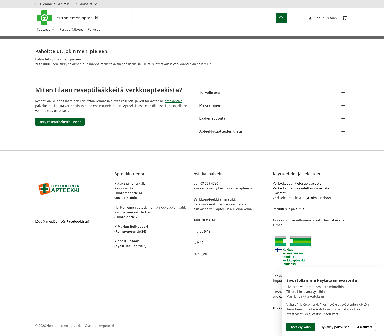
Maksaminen (210, 105)
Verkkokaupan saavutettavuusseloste (301, 188)
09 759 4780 (209, 183)
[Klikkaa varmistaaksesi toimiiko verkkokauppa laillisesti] (311, 250)
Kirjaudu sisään (325, 18)
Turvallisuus (209, 92)
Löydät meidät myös (62, 221)
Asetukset (364, 327)
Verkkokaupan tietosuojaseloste (297, 183)
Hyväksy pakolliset (334, 327)
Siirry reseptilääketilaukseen (59, 122)
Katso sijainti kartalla (130, 183)
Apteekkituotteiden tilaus (221, 131)
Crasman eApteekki (99, 325)
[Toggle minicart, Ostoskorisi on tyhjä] (345, 18)
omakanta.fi (173, 101)
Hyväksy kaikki (301, 327)
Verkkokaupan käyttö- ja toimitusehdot (302, 198)
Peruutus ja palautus (288, 209)
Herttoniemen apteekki (75, 18)
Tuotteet (43, 29)
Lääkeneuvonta (212, 118)
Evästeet (279, 193)
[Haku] (281, 18)
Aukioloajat (84, 4)
